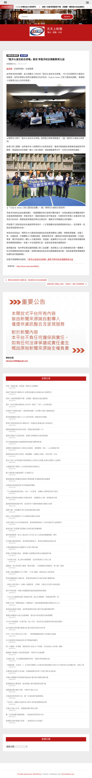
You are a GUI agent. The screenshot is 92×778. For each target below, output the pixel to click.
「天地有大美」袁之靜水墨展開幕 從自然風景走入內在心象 (28, 559)
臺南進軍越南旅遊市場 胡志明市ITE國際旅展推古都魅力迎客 (29, 504)
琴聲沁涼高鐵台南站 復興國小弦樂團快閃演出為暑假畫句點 (28, 553)
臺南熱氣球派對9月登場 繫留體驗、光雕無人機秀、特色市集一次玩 (31, 454)
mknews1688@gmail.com (17, 361)
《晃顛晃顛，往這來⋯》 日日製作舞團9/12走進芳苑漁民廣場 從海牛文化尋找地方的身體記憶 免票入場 (45, 665)
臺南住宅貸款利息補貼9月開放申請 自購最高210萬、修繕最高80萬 (31, 498)
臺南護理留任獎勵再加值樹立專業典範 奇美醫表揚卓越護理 (28, 479)
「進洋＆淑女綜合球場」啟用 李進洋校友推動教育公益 (50, 259)
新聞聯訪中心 (11, 64)
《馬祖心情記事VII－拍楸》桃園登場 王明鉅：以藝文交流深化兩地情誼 (33, 584)
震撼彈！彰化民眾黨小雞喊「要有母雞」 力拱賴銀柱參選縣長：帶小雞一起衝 (35, 566)
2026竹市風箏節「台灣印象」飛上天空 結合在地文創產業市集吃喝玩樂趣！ (34, 622)
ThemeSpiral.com (67, 774)
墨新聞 (9, 69)
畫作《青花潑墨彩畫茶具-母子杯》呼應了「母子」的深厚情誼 (29, 404)
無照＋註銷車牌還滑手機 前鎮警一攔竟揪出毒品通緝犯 (53, 7)
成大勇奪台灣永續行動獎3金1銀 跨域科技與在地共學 (25, 628)
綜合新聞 (24, 55)
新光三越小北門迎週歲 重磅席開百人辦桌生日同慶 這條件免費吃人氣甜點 (33, 460)
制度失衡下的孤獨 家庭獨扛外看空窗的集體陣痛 (24, 529)
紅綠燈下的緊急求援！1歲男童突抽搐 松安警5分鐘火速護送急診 (30, 411)
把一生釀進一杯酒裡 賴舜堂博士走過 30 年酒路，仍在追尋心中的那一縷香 (34, 646)
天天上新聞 (55, 29)
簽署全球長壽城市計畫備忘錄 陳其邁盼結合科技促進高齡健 (27, 280)
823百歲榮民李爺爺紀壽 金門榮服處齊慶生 (22, 640)
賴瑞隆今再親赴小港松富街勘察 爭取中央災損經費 (25, 652)
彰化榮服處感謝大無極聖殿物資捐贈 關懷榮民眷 (24, 442)
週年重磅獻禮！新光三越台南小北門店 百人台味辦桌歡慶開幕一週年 (31, 535)
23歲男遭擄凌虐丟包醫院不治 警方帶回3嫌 (22, 547)
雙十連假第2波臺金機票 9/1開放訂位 (20, 473)
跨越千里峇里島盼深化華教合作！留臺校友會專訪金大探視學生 (29, 423)
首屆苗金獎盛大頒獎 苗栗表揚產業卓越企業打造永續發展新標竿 (30, 609)
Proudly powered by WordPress (29, 774)
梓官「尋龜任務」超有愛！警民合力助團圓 (22, 386)
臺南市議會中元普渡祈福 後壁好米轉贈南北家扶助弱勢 (27, 436)
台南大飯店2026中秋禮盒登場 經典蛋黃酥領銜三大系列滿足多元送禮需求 (34, 522)
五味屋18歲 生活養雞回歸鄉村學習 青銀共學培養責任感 (28, 659)
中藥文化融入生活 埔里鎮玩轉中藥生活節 (22, 708)
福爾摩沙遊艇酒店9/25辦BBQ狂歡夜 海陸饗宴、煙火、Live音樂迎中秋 (32, 448)
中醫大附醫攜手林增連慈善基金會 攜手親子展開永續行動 (27, 677)
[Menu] (5, 2)
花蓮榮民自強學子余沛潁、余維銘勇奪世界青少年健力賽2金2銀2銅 (31, 671)
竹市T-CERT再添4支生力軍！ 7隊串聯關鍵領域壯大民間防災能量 (31, 634)
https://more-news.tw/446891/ (28, 266)
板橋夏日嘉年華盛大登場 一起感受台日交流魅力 (24, 721)
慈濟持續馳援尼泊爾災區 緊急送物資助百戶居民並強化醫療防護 (30, 578)
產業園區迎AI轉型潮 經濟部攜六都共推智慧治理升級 (26, 684)
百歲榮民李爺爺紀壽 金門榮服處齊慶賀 (20, 485)
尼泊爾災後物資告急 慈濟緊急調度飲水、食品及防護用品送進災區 (31, 541)
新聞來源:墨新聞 (12, 55)
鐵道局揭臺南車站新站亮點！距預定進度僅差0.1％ (25, 429)
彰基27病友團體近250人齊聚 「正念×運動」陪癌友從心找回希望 (30, 572)
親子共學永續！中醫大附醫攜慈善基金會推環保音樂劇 (26, 591)
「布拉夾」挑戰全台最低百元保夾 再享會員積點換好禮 (26, 702)
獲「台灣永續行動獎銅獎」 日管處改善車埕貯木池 (25, 714)
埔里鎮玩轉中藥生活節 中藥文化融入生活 (22, 690)
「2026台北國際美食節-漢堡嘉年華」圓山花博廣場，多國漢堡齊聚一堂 (32, 597)
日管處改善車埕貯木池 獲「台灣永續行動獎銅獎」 (25, 696)
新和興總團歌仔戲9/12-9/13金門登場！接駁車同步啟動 (26, 417)
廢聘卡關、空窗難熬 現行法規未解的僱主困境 (23, 510)
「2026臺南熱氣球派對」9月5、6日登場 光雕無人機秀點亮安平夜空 (32, 491)
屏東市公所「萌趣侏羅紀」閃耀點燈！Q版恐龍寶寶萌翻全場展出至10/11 (33, 603)
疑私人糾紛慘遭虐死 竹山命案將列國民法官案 (23, 516)
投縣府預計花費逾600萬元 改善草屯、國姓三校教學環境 (65, 284)
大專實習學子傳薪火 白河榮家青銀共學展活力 (23, 467)
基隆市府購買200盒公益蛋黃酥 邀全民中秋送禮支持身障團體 (29, 615)
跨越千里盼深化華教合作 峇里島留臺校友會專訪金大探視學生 (29, 392)
